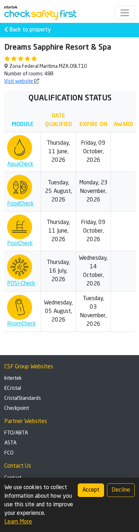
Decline (121, 490)
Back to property (29, 30)
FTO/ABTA (16, 433)
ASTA (10, 443)
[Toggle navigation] (125, 13)
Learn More (18, 522)
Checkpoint (16, 408)
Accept (90, 490)
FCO (9, 453)
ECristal (12, 388)
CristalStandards (22, 398)
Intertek (13, 378)
